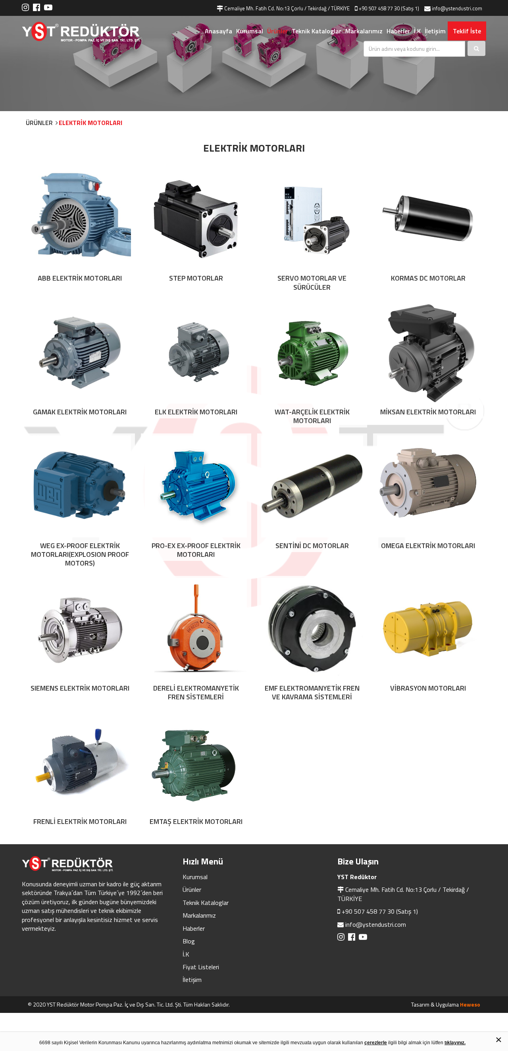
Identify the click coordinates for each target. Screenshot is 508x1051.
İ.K (417, 31)
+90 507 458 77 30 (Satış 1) (380, 911)
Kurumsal (249, 31)
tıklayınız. (455, 1042)
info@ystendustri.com (375, 924)
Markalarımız (364, 31)
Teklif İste (467, 31)
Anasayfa (218, 31)
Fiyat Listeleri (201, 967)
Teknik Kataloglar (316, 31)
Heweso (470, 1004)
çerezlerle (375, 1042)
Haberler (398, 31)
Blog (189, 941)
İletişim (435, 31)
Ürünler (277, 31)
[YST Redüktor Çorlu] (91, 32)
